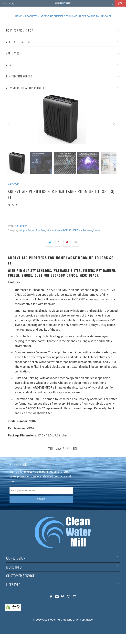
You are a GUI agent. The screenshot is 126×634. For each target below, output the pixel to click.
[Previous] (9, 123)
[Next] (113, 123)
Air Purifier (21, 225)
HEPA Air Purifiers (82, 230)
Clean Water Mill (51, 619)
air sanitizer (53, 230)
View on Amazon (20, 214)
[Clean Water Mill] (63, 3)
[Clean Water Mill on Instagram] (68, 597)
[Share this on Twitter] (49, 243)
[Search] (111, 3)
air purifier (25, 230)
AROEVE (13, 184)
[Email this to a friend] (75, 243)
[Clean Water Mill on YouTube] (56, 597)
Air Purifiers (38, 230)
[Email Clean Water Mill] (74, 597)
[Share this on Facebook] (58, 243)
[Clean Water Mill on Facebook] (51, 597)
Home (96, 230)
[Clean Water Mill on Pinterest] (62, 597)
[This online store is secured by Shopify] (13, 610)
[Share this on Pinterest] (66, 243)
